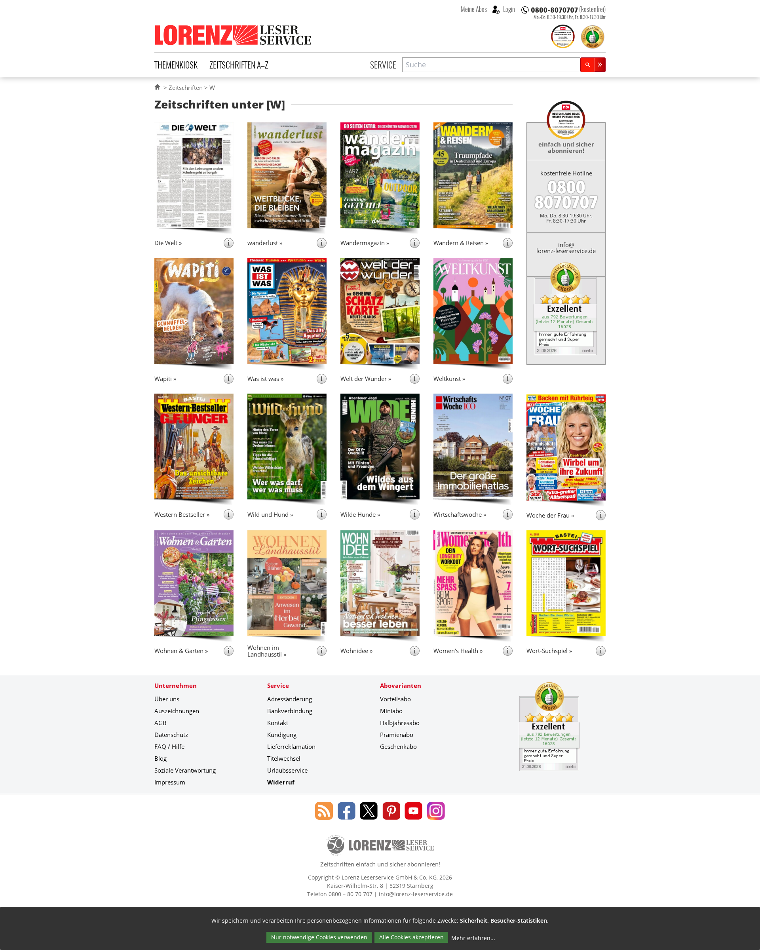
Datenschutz (171, 735)
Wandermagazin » (364, 243)
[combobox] (491, 64)
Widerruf (280, 782)
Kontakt (277, 723)
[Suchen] (593, 64)
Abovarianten (400, 685)
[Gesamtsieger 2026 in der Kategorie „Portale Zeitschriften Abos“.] (563, 37)
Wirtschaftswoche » (459, 514)
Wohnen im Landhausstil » (266, 650)
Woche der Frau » (550, 515)
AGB (160, 723)
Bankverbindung (289, 711)
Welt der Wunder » (365, 379)
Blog (160, 758)
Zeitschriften (186, 87)
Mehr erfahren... (473, 938)
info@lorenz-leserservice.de (566, 248)
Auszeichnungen (176, 711)
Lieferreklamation (291, 746)
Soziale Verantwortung (185, 770)
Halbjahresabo (400, 723)
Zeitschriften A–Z (238, 64)
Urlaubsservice (287, 770)
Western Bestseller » (181, 514)
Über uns (166, 699)
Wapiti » (165, 379)
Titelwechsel (283, 758)
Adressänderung (289, 699)
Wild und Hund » (270, 514)
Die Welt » (168, 243)
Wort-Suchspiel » (549, 651)
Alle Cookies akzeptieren (411, 937)
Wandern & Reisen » (460, 243)
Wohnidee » (356, 651)
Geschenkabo (398, 746)
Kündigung (281, 735)
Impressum (169, 782)
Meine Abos (474, 9)
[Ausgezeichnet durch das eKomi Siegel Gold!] (593, 37)
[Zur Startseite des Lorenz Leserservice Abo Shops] (233, 35)
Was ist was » (265, 379)
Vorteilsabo (395, 699)
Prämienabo (396, 735)
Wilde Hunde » (360, 514)
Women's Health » (458, 651)
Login (508, 9)
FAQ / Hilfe (169, 746)
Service (383, 64)
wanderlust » (264, 243)
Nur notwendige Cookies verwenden (319, 937)
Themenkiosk (176, 64)
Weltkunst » (449, 379)
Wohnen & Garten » (181, 651)
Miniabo (391, 711)
